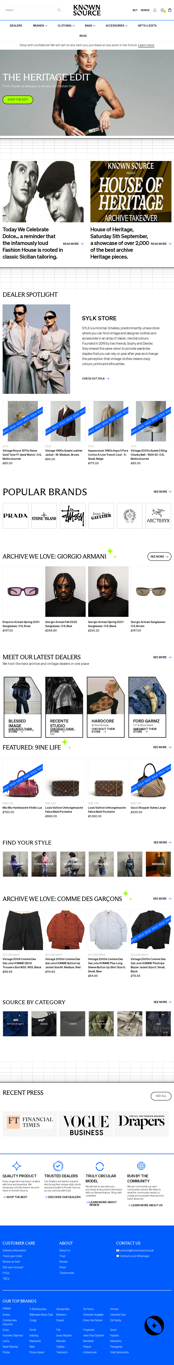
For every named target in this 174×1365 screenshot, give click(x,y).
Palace (87, 1347)
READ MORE (159, 243)
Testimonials (66, 1273)
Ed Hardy (115, 1320)
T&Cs (6, 1278)
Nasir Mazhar (10, 1347)
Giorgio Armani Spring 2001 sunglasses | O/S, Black (106, 624)
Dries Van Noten (92, 1320)
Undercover (90, 1352)
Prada (6, 1352)
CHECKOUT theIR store (20, 730)
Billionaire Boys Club (41, 1315)
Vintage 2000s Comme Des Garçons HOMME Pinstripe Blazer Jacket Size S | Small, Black (148, 965)
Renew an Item (11, 1262)
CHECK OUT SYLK (93, 378)
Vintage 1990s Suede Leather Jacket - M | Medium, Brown (64, 452)
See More (160, 491)
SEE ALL (161, 1096)
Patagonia (116, 1347)
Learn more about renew (103, 1203)
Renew (63, 1262)
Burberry (61, 1315)
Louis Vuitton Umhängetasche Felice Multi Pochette (64, 809)
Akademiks (62, 1309)
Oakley (60, 1347)
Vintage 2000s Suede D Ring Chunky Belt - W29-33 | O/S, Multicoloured (149, 454)
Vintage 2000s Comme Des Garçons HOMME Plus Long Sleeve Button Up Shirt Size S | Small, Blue (107, 965)
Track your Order (12, 1256)
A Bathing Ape (37, 1309)
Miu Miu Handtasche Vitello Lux (22, 807)
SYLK (5, 446)
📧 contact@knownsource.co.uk (135, 1250)
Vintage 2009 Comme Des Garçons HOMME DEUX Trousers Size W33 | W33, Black (22, 963)
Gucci (113, 1330)
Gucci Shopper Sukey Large (148, 807)
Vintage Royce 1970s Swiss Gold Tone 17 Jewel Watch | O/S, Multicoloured (22, 454)
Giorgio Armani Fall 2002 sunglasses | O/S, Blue (61, 624)
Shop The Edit (18, 99)
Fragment (89, 1330)
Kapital (114, 1335)
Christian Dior (118, 1315)
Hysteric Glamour (13, 1335)
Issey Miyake (64, 1335)
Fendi (32, 1330)
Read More (71, 243)
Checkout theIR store (62, 730)
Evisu (6, 1330)
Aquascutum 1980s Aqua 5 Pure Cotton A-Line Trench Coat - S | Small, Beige (108, 454)
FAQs (6, 1273)
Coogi (32, 1320)
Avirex (6, 1315)
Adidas (7, 1308)
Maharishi (35, 1341)
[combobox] (33, 10)
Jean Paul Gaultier (93, 1335)
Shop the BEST (17, 1197)
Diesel (60, 1320)
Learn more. (146, 45)
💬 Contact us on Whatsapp (132, 1256)
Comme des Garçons (10, 1322)
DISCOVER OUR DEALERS (64, 1197)
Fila (58, 1330)
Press (62, 1267)
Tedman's (62, 1352)
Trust (62, 1256)
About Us (64, 1250)
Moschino (115, 1341)
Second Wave (11, 954)
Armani (114, 1309)
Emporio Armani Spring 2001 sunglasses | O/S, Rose (21, 624)
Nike (32, 1347)
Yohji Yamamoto (119, 1352)
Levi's (6, 1341)
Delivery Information (14, 1250)
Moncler (61, 1341)
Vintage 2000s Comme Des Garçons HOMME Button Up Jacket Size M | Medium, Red (63, 963)
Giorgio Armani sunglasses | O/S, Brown (148, 624)
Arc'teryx (88, 1309)
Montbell (88, 1341)
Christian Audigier (93, 1315)
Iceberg (33, 1335)
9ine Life (8, 803)
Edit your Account (13, 1267)
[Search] (59, 10)
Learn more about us (146, 1205)
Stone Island (36, 1352)
